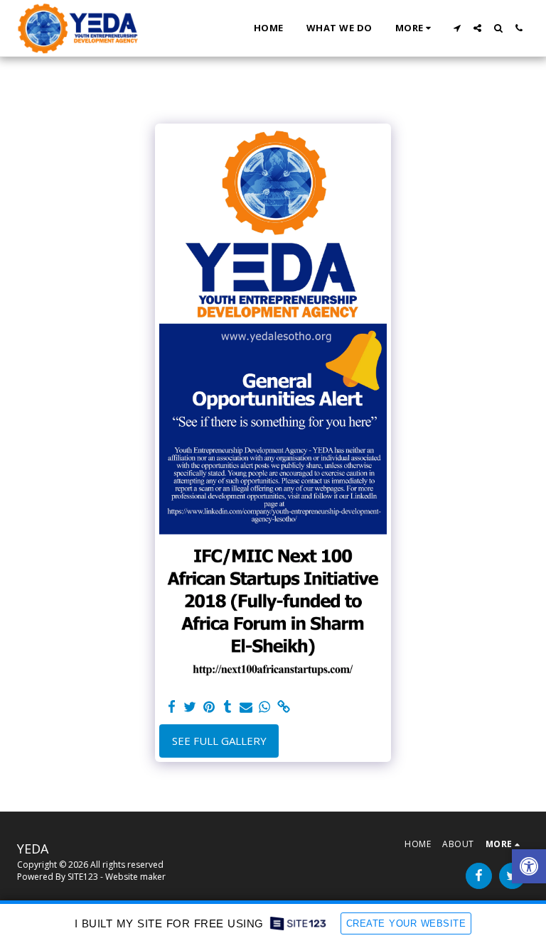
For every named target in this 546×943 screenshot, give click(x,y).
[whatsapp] (265, 707)
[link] (283, 707)
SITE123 (83, 877)
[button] (456, 28)
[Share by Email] (246, 707)
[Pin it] (208, 707)
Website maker (135, 877)
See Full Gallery (219, 741)
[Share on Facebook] (171, 707)
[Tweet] (190, 707)
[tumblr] (227, 707)
